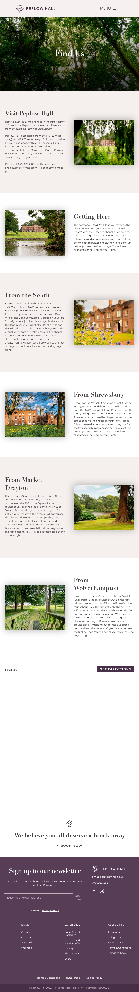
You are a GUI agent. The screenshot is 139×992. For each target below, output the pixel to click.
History (69, 948)
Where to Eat (116, 942)
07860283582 (26, 164)
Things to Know (117, 952)
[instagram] (102, 891)
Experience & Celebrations (72, 941)
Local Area (114, 932)
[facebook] (94, 891)
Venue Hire (27, 942)
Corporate (27, 937)
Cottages (26, 932)
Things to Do (116, 937)
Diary (68, 958)
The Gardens (72, 953)
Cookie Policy (94, 977)
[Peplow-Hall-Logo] (35, 5)
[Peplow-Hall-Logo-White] (109, 866)
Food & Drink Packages (72, 934)
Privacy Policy (50, 910)
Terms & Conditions (119, 947)
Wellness (26, 947)
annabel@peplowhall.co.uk (107, 876)
